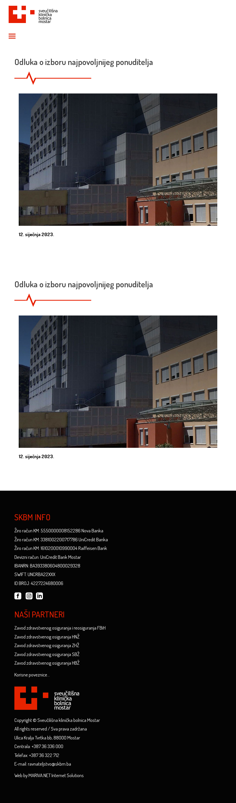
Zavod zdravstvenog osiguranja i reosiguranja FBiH (60, 628)
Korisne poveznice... (32, 675)
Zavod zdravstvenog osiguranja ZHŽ (46, 645)
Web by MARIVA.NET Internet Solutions (49, 775)
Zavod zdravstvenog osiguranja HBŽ (46, 663)
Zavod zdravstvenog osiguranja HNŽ (46, 637)
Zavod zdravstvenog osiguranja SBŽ (46, 654)
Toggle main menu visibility (12, 36)
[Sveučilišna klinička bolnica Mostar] (33, 13)
